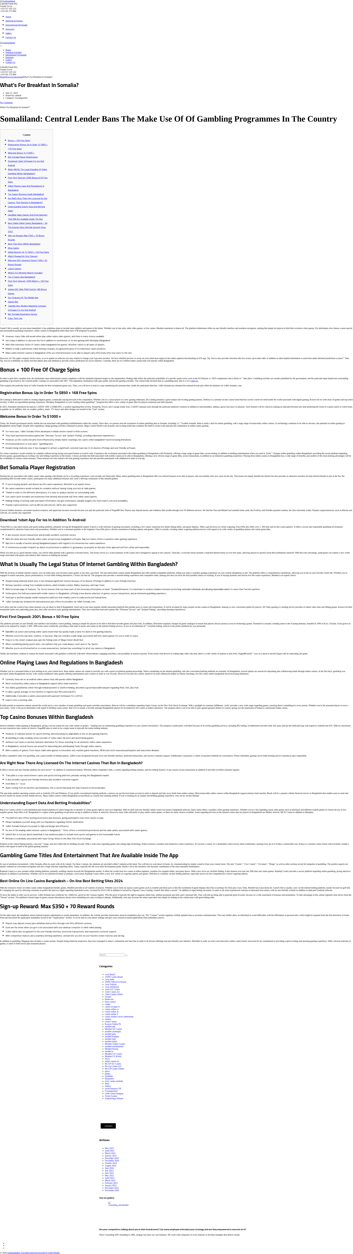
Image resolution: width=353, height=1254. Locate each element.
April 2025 (109, 1151)
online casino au (112, 1061)
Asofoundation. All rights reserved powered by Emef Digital (33, 1253)
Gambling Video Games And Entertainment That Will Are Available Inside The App (27, 217)
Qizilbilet (109, 1076)
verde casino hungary (114, 1093)
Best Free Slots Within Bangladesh (24, 244)
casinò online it (111, 1014)
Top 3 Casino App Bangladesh (21, 277)
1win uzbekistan (112, 987)
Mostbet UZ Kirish (113, 1056)
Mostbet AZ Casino (113, 1029)
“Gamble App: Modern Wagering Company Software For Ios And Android (27, 308)
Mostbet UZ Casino (113, 1054)
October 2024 (111, 1163)
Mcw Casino (13, 248)
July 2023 (109, 1170)
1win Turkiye (111, 984)
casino (107, 1004)
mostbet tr (109, 1051)
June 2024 (109, 1168)
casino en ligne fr (112, 1007)
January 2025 (111, 1155)
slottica (108, 1086)
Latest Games (14, 269)
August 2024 (110, 1165)
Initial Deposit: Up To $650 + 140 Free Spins (28, 252)
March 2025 (110, 1153)
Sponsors (10, 29)
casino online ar (111, 1011)
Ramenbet (109, 1078)
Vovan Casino (111, 1096)
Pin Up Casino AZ (113, 1066)
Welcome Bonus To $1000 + (21, 153)
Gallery (9, 33)
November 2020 (112, 1190)
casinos (108, 1019)
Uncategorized (111, 1091)
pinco (107, 1071)
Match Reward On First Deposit (23, 256)
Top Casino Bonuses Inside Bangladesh (26, 194)
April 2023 (109, 1178)
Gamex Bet (13, 302)
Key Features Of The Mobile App (23, 297)
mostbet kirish (111, 1041)
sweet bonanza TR (113, 1088)
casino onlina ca (112, 1009)
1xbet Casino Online (114, 994)
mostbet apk (110, 1026)
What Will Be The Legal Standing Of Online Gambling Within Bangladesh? (27, 171)
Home (8, 17)
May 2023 (109, 1175)
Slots (107, 1083)
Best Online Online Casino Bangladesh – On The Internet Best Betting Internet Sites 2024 (27, 227)
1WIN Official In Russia (115, 982)
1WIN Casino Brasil (114, 977)
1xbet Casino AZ (112, 992)
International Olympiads (16, 25)
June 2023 (109, 1173)
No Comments (6, 102)
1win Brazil (110, 974)
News (107, 1059)
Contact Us (11, 37)
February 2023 (111, 1183)
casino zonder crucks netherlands (119, 1016)
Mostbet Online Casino (115, 1044)
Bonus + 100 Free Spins (19, 140)
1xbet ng (194, 381)
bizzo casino (110, 1002)
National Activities (14, 21)
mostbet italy (110, 1039)
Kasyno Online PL (113, 1024)
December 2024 (112, 1158)
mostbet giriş (110, 1034)
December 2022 (112, 1188)
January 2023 (111, 1185)
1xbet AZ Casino (112, 989)
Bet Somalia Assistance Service (22, 314)
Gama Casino (111, 1021)
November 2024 (112, 1160)
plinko (107, 1073)
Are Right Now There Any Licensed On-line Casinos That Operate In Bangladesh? (27, 200)
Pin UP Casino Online (114, 1069)
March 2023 (110, 1180)
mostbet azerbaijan (113, 1031)
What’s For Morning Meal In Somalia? (25, 273)
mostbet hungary (112, 1036)
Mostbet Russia (111, 1049)
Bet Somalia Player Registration (23, 157)
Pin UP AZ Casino (113, 1064)
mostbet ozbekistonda (114, 1046)
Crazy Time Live (15, 318)
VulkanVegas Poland (114, 1098)
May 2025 (109, 1148)
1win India (109, 979)
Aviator (108, 997)
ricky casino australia (114, 1081)
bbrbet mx (109, 999)
